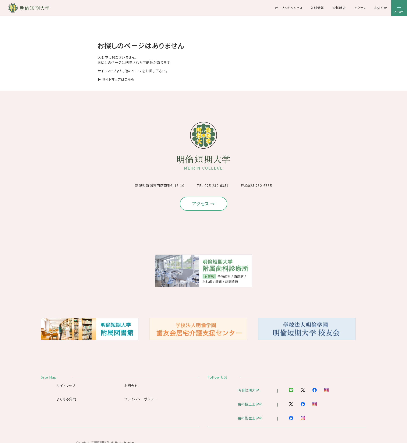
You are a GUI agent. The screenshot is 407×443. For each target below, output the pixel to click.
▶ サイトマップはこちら (116, 79)
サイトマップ (66, 385)
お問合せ (131, 385)
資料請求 (339, 8)
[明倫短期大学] (40, 8)
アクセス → (203, 203)
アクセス (360, 8)
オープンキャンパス (288, 8)
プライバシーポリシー (141, 398)
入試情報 (317, 8)
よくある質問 (66, 398)
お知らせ (380, 8)
